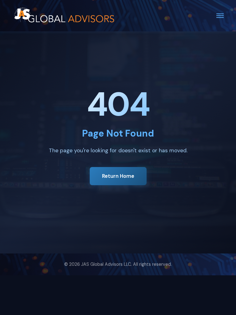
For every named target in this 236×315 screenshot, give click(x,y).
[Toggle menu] (220, 15)
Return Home (118, 176)
